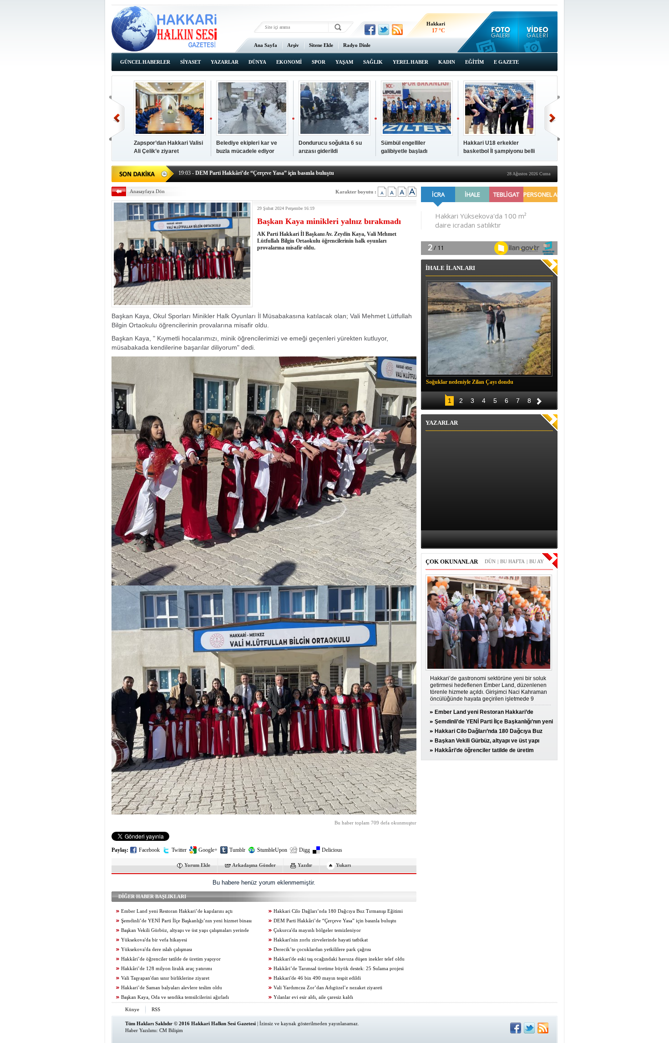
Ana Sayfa (265, 45)
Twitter (179, 850)
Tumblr (237, 850)
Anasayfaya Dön (147, 191)
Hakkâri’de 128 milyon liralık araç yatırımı (166, 968)
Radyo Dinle (356, 45)
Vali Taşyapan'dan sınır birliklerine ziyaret (165, 978)
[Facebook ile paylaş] (370, 29)
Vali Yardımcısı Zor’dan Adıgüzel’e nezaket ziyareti (328, 987)
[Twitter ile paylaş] (383, 29)
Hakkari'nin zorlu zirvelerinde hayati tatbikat (321, 939)
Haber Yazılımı (141, 1030)
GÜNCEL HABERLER (145, 62)
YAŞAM (344, 62)
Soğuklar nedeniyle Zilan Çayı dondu (469, 382)
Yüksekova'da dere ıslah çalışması (156, 949)
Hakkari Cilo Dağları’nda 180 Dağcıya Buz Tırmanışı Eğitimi (338, 911)
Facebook (149, 850)
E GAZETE (506, 62)
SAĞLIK (373, 62)
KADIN (446, 62)
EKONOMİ (289, 62)
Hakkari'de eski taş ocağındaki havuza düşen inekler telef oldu (339, 959)
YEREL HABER (410, 62)
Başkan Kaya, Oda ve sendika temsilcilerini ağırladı (175, 997)
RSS (156, 1009)
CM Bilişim (171, 1030)
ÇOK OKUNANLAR (452, 561)
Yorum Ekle (197, 865)
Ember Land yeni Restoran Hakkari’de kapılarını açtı (177, 911)
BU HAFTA (512, 561)
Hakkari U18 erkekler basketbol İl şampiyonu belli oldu (499, 151)
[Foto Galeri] (498, 31)
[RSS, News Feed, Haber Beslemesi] (397, 29)
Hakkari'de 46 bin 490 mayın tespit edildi (317, 978)
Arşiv (293, 45)
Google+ (208, 850)
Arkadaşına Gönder (254, 865)
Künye (132, 1009)
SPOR (318, 62)
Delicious (332, 850)
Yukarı (343, 865)
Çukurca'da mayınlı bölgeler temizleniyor (317, 930)
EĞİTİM (474, 62)
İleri (552, 118)
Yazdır (305, 865)
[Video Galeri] (538, 31)
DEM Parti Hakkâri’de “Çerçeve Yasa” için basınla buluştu (335, 920)
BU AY (536, 561)
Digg (304, 850)
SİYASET (190, 62)
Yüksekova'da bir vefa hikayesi (154, 939)
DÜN (490, 561)
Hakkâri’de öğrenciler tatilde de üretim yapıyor (171, 959)
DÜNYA (257, 62)
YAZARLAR (224, 62)
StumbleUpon (272, 850)
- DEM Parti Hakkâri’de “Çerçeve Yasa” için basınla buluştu (256, 173)
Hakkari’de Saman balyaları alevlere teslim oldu (171, 987)
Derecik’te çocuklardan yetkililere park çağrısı (322, 949)
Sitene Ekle (321, 45)
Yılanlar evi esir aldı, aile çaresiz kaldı (313, 997)
